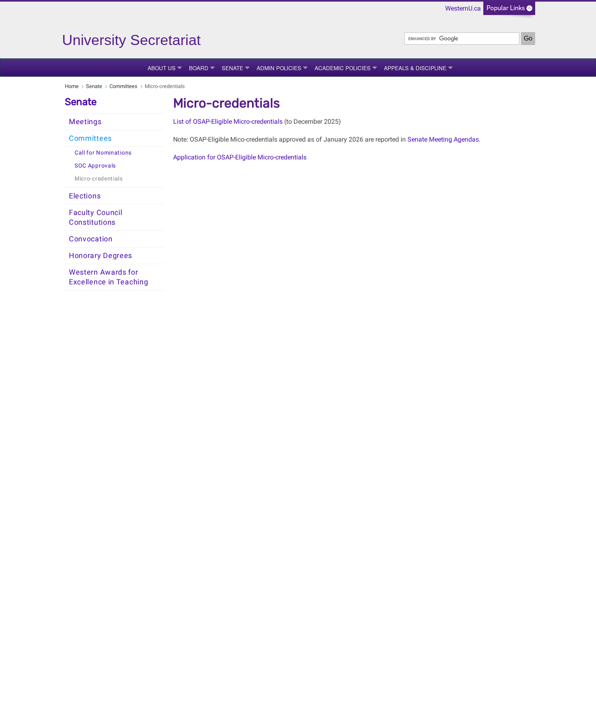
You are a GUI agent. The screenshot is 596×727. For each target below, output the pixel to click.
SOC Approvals (95, 165)
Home (72, 86)
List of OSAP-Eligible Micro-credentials (228, 121)
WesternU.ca (463, 8)
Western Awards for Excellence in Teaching (108, 277)
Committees (123, 86)
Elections (85, 196)
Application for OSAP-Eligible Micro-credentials (240, 157)
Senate (232, 68)
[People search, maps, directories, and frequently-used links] (509, 11)
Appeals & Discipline (415, 68)
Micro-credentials (99, 178)
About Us (162, 68)
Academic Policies (343, 68)
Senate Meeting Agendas (443, 139)
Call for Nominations (103, 152)
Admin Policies (279, 68)
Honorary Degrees (100, 256)
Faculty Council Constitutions (95, 217)
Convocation (91, 239)
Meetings (85, 122)
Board (198, 68)
